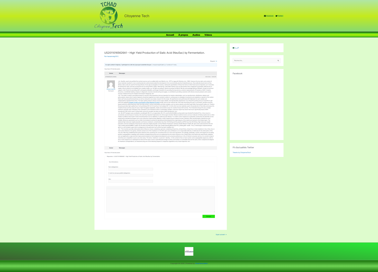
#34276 (214, 76)
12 (216, 61)
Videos (208, 35)
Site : (109, 179)
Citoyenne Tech (136, 16)
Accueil (170, 35)
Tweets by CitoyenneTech (242, 152)
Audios (196, 35)
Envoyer (208, 216)
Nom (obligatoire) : (113, 167)
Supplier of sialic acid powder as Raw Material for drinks (144, 102)
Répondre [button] (208, 76)
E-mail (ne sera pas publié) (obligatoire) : (119, 173)
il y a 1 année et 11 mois (170, 64)
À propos (183, 35)
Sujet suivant (221, 234)
